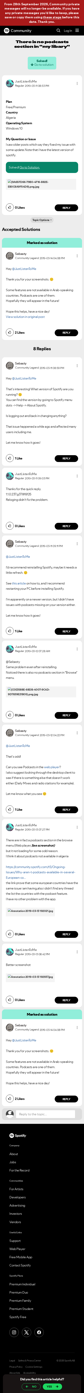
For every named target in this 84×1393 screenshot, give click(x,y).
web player (51, 767)
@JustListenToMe (24, 269)
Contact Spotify (20, 1265)
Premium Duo (18, 1292)
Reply (67, 208)
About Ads (14, 1372)
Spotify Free (17, 1317)
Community (21, 30)
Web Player (17, 1249)
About (13, 1154)
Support (15, 1241)
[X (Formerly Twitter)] (26, 1332)
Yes (49, 1387)
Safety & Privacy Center (29, 1360)
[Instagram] (14, 1332)
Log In (68, 30)
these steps (52, 17)
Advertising (17, 1205)
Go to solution (43, 64)
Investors (15, 1213)
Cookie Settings (33, 1366)
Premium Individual (22, 1284)
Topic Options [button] (40, 220)
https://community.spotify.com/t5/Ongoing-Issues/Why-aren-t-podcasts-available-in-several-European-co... (40, 872)
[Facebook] (39, 1332)
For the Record (19, 1170)
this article (19, 583)
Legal (12, 1360)
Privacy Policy (15, 1366)
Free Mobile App (20, 1257)
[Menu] (77, 30)
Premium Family (20, 1300)
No (34, 1387)
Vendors (15, 1222)
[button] (77, 83)
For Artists (16, 1189)
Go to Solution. (30, 167)
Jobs (12, 1162)
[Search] (58, 30)
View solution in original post (25, 317)
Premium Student (21, 1309)
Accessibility (29, 1372)
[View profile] (10, 83)
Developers (17, 1197)
